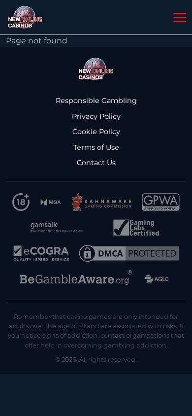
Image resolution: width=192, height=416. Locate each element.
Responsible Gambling (96, 100)
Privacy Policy (96, 116)
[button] (179, 18)
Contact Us (96, 162)
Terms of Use (96, 147)
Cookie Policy (96, 131)
